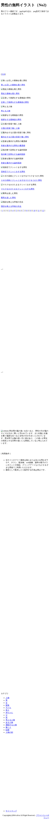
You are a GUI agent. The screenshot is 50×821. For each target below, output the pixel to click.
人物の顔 (9, 732)
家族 (7, 705)
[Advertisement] (25, 46)
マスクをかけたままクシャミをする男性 (17, 189)
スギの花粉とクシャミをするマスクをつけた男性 (21, 180)
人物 (7, 698)
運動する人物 (11, 725)
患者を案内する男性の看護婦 (13, 146)
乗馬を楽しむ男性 (8, 198)
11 (39, 211)
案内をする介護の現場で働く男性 (15, 137)
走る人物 (9, 722)
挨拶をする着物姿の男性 (11, 120)
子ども (8, 708)
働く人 (8, 727)
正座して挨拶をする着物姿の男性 (15, 102)
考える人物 (5, 111)
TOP (3, 74)
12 (43, 211)
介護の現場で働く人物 (10, 128)
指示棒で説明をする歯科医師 (13, 154)
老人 (7, 710)
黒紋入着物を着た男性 (10, 94)
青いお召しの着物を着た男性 (13, 85)
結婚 (7, 730)
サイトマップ (11, 811)
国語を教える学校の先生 (11, 206)
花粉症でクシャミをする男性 (13, 172)
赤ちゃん (9, 713)
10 (34, 211)
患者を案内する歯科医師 (11, 163)
